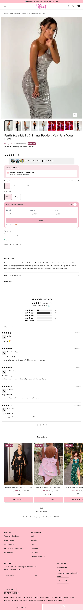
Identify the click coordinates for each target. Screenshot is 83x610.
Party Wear (58, 597)
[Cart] (78, 6)
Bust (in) (8, 210)
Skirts (64, 600)
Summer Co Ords (26, 600)
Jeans (59, 600)
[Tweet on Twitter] (17, 244)
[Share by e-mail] (20, 244)
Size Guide (34, 552)
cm (71, 204)
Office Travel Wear (40, 600)
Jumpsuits (26, 597)
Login (32, 536)
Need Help (8, 282)
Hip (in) (56, 210)
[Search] (73, 6)
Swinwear (18, 597)
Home (6, 13)
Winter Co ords (69, 597)
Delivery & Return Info (13, 276)
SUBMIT (41, 220)
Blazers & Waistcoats (46, 597)
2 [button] (40, 425)
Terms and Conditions (11, 536)
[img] (7, 333)
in (74, 204)
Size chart (75, 181)
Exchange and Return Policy (14, 548)
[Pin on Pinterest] (13, 244)
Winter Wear (51, 600)
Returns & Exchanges (38, 556)
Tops (11, 597)
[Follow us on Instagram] (66, 580)
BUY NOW (55, 608)
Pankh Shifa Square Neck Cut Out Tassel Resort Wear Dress (19, 488)
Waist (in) (32, 210)
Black (8, 197)
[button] (9, 155)
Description (9, 258)
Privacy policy (9, 540)
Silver (17, 197)
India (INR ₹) (9, 590)
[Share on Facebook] (10, 244)
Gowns (6, 600)
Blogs (32, 544)
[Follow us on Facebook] (60, 580)
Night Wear (34, 597)
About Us (34, 540)
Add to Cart (19, 500)
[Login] (68, 6)
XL (28, 186)
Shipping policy (9, 544)
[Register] (36, 575)
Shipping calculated (19, 146)
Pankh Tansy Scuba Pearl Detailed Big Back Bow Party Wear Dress (48, 488)
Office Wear (15, 600)
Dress (6, 597)
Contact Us (34, 548)
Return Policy (8, 552)
